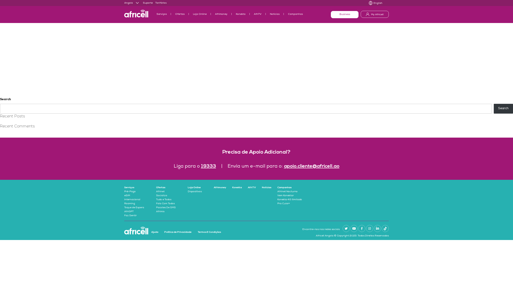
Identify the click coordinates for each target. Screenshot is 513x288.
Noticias (275, 14)
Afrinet (160, 192)
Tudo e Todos (163, 200)
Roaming (129, 204)
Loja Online (200, 14)
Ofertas (180, 14)
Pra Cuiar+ (283, 204)
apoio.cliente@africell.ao (311, 166)
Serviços (162, 14)
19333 (208, 166)
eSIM (127, 196)
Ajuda (154, 232)
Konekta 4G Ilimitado (289, 200)
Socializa (161, 196)
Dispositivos (195, 192)
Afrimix (160, 212)
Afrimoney (221, 14)
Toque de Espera (134, 208)
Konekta (240, 14)
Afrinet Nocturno (287, 192)
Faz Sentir (130, 216)
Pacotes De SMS (166, 208)
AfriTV (258, 14)
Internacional (132, 200)
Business (344, 14)
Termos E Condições (209, 232)
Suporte (148, 3)
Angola (128, 3)
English (378, 3)
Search (5, 99)
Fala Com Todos (165, 204)
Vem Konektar (285, 196)
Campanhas (295, 14)
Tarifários (161, 3)
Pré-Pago (130, 192)
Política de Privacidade (178, 232)
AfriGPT (129, 212)
